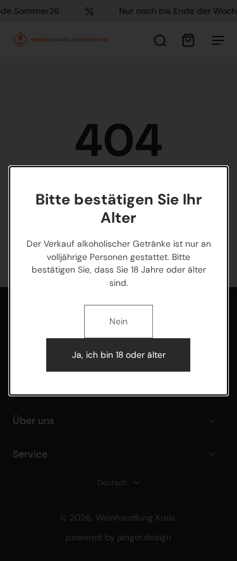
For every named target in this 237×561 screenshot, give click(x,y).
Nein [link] (118, 321)
